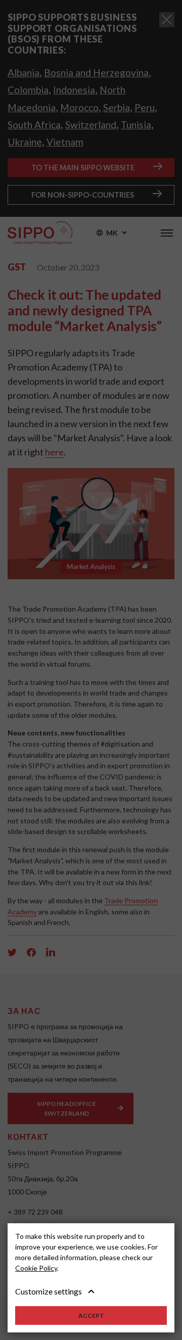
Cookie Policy (36, 1268)
